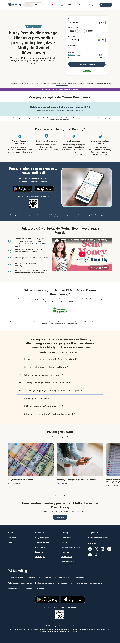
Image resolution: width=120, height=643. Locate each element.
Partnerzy (65, 552)
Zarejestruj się (105, 5)
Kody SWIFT (66, 542)
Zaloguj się (92, 5)
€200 (72, 31)
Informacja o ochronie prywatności (72, 577)
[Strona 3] (62, 495)
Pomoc (81, 5)
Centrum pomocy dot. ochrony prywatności (87, 583)
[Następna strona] (64, 495)
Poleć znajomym (68, 561)
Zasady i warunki (62, 85)
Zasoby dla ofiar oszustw (71, 547)
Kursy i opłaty (67, 537)
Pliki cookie (40, 588)
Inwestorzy (12, 542)
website (30, 241)
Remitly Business (41, 547)
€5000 (90, 31)
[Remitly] (14, 4)
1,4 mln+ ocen (34, 182)
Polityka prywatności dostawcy (20, 583)
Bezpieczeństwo (14, 588)
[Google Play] (22, 189)
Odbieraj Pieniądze (42, 542)
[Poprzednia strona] (56, 495)
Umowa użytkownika (16, 577)
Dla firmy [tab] (38, 5)
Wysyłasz (71, 19)
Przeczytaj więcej (14, 483)
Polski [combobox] (70, 5)
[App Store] (44, 189)
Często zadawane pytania (98, 537)
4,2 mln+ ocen (34, 179)
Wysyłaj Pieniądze (42, 537)
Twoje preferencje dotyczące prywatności (51, 583)
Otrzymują (72, 36)
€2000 (81, 31)
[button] (53, 5)
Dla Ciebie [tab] (28, 5)
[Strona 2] (60, 495)
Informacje (12, 537)
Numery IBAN (67, 557)
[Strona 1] (58, 495)
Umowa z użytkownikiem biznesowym (41, 577)
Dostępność (28, 588)
